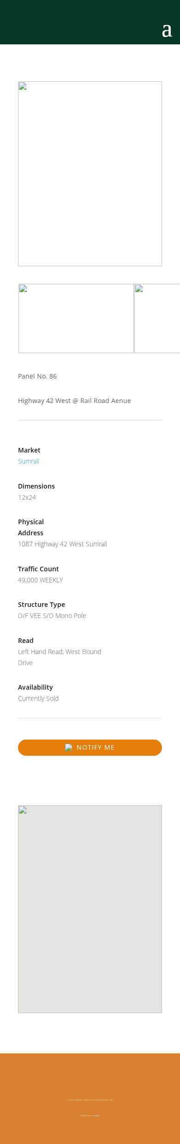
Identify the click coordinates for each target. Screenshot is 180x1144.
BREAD (96, 1116)
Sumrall (28, 461)
